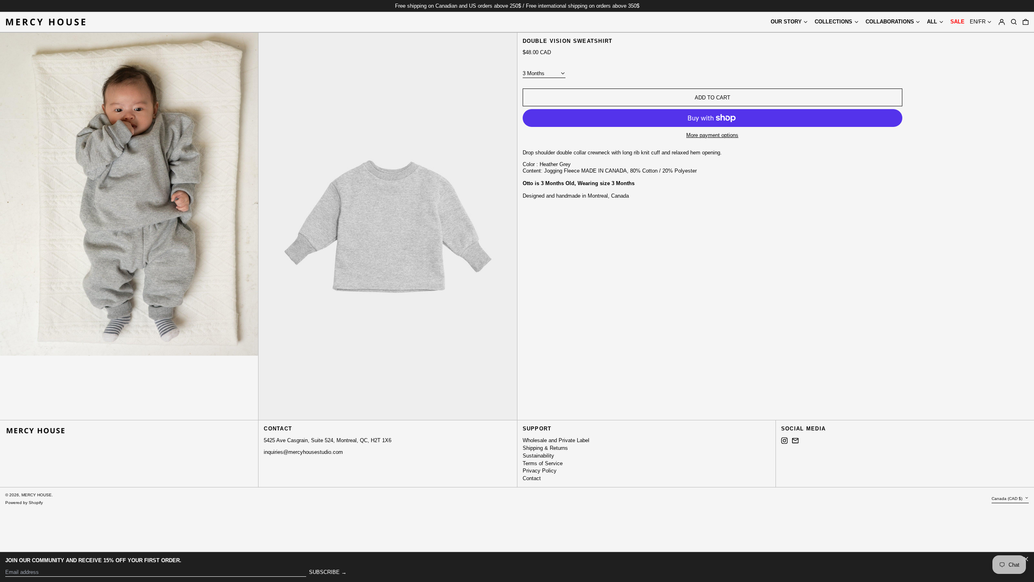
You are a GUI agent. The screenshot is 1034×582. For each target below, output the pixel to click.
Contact (532, 478)
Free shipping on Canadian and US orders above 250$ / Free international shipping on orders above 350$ (517, 6)
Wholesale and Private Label (556, 440)
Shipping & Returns (545, 448)
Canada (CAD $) (1007, 498)
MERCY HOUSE (36, 495)
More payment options (712, 135)
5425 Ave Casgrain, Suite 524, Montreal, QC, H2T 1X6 (327, 440)
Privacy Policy (540, 471)
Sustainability (538, 456)
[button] (1014, 22)
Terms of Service (543, 463)
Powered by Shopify (24, 502)
